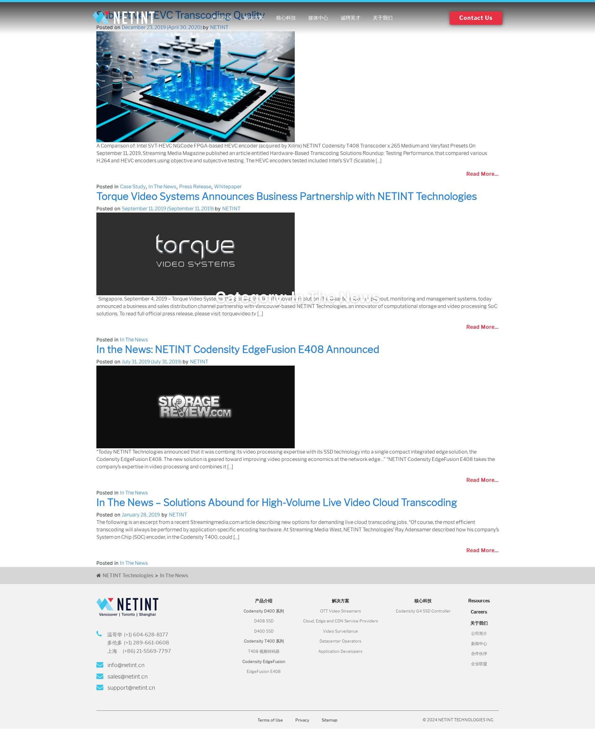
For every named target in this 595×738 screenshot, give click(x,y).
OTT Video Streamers (340, 611)
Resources (479, 601)
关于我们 (383, 18)
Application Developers (340, 651)
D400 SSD (264, 631)
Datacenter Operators (340, 641)
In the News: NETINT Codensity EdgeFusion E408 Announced (237, 349)
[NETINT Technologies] (124, 17)
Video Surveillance (340, 631)
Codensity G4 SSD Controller (423, 611)
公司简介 (479, 633)
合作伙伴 (479, 653)
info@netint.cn (125, 665)
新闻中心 (479, 643)
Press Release (195, 187)
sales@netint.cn (127, 676)
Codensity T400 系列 (264, 641)
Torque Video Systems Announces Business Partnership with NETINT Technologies (286, 196)
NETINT (231, 209)
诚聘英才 (350, 18)
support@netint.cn (130, 687)
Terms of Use (270, 720)
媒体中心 (318, 18)
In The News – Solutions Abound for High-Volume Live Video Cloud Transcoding (276, 502)
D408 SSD (264, 621)
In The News (162, 187)
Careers (479, 612)
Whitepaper (228, 187)
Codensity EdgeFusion (263, 661)
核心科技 (286, 18)
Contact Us (476, 18)
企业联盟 (479, 663)
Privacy (302, 720)
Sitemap (329, 720)
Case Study (133, 187)
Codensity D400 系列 (264, 611)
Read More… (482, 174)
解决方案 (254, 18)
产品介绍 (221, 18)
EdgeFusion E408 (264, 671)
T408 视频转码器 (264, 651)
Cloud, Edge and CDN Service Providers (340, 621)
